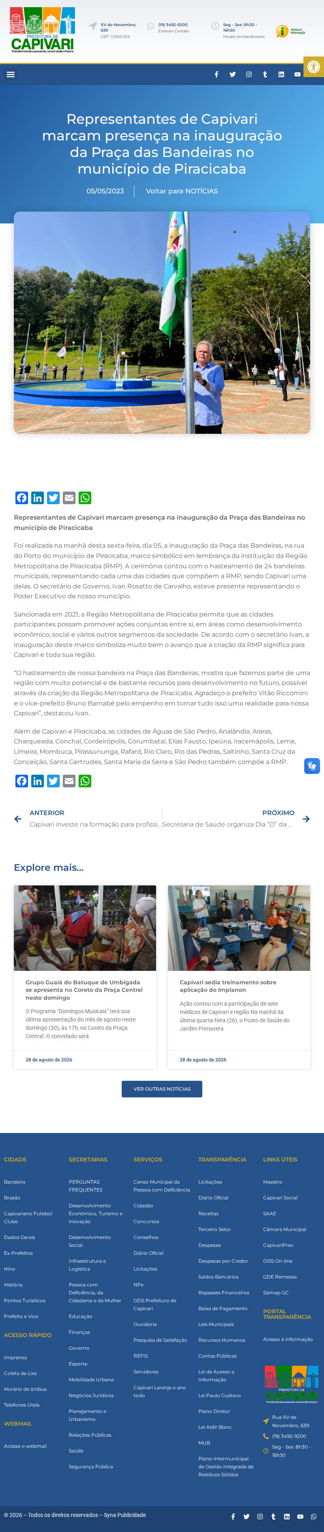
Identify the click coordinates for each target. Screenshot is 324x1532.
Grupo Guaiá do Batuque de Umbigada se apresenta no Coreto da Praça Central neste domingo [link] (84, 990)
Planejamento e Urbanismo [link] (87, 1415)
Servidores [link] (146, 1372)
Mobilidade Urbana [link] (91, 1380)
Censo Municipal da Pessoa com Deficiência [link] (162, 1186)
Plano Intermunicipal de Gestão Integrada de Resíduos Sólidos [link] (226, 1466)
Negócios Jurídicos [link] (91, 1395)
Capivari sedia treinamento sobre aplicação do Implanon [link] (228, 986)
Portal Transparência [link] (287, 1314)
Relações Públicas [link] (90, 1435)
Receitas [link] (208, 1213)
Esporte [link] (78, 1364)
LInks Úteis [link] (280, 1159)
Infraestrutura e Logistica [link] (87, 1265)
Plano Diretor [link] (214, 1411)
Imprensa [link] (15, 1357)
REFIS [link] (141, 1356)
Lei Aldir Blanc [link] (215, 1427)
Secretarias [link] (88, 1159)
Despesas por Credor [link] (223, 1261)
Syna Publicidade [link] (125, 1515)
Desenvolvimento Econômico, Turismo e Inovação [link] (95, 1213)
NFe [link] (138, 1285)
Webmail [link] (18, 1423)
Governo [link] (79, 1348)
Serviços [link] (148, 1159)
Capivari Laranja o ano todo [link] (160, 1391)
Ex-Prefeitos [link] (18, 1253)
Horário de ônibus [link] (25, 1389)
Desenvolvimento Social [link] (90, 1241)
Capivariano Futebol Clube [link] (28, 1217)
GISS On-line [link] (277, 1261)
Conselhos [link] (146, 1237)
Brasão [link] (12, 1198)
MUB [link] (204, 1443)
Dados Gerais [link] (19, 1237)
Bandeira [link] (14, 1182)
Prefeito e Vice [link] (21, 1316)
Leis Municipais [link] (216, 1324)
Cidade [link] (15, 1159)
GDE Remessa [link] (280, 1277)
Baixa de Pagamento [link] (223, 1308)
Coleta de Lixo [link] (20, 1373)
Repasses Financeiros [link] (223, 1293)
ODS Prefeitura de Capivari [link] (155, 1304)
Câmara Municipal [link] (284, 1229)
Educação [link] (80, 1316)
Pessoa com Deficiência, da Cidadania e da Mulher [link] (95, 1292)
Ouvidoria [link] (145, 1324)
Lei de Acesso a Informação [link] (216, 1376)
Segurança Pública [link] (91, 1467)
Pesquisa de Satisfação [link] (160, 1340)
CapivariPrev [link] (278, 1245)
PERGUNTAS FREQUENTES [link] (85, 1186)
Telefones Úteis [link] (22, 1405)
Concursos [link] (146, 1221)
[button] (10, 74)
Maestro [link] (273, 1182)
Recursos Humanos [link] (221, 1340)
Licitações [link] (145, 1269)
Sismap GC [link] (276, 1293)
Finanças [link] (79, 1332)
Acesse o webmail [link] (25, 1446)
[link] (313, 67)
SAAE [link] (269, 1213)
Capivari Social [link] (280, 1198)
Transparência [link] (222, 1159)
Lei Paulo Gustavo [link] (219, 1395)
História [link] (13, 1285)
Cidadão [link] (143, 1206)
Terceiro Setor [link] (214, 1229)
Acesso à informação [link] (288, 1339)
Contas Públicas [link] (217, 1356)
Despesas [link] (209, 1245)
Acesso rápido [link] (28, 1335)
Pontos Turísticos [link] (24, 1300)
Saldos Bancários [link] (218, 1277)
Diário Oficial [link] (149, 1253)
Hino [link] (9, 1269)
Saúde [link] (76, 1451)
